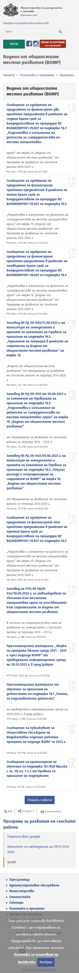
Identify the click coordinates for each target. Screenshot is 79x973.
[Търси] (60, 31)
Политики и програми (37, 75)
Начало (9, 75)
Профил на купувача (16, 23)
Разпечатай (53, 811)
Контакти (37, 23)
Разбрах (46, 962)
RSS (10, 811)
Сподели (27, 811)
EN (47, 23)
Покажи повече (39, 800)
